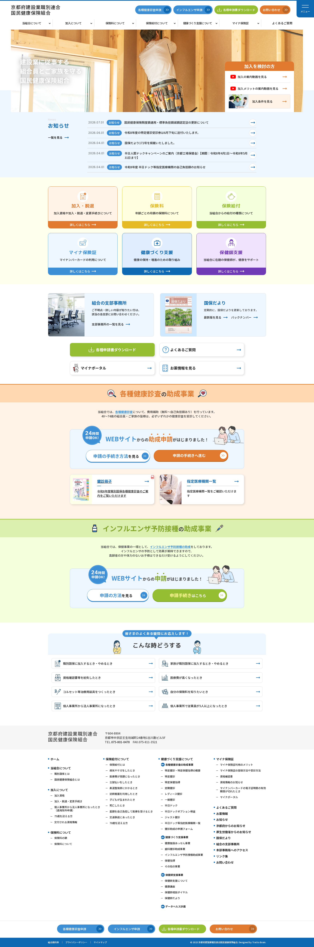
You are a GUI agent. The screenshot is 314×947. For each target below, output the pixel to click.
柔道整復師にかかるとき (124, 788)
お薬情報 (222, 813)
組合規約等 (53, 942)
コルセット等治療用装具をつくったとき (89, 692)
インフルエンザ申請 (189, 10)
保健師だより (172, 898)
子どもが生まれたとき (122, 799)
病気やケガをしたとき (122, 770)
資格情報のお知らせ (231, 782)
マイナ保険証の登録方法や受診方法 (240, 770)
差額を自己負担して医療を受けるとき (131, 811)
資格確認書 (226, 776)
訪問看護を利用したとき (124, 794)
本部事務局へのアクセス (232, 850)
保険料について (115, 23)
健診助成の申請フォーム (179, 829)
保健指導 (170, 860)
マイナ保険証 (240, 23)
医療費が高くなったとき (186, 677)
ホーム (55, 759)
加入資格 (59, 795)
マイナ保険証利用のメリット (236, 764)
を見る (116, 456)
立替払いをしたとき (121, 782)
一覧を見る (55, 137)
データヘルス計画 (175, 906)
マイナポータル (93, 368)
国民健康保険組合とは (67, 779)
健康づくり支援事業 (176, 837)
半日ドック (171, 805)
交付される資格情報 (65, 822)
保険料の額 (60, 838)
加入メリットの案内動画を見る (258, 88)
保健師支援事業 (174, 875)
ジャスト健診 (172, 817)
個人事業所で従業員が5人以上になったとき (198, 706)
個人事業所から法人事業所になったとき (89, 706)
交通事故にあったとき (122, 817)
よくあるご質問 (282, 23)
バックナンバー (241, 317)
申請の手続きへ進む (189, 455)
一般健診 (170, 799)
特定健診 (170, 776)
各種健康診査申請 (149, 10)
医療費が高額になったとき (125, 776)
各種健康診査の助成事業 (179, 764)
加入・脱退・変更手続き (68, 801)
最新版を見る (212, 317)
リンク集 (222, 856)
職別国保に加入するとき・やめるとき (87, 663)
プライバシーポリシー (76, 942)
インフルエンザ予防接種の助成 (170, 547)
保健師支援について (176, 880)
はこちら (188, 595)
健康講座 (170, 886)
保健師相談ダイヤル (176, 892)
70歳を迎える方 (119, 823)
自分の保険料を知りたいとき (189, 692)
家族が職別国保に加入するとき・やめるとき (199, 663)
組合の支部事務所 (227, 844)
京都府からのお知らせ (230, 826)
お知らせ (222, 819)
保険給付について (157, 23)
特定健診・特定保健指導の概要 (182, 770)
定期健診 (170, 788)
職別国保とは (62, 773)
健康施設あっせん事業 (177, 843)
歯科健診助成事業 (175, 849)
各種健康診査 (124, 412)
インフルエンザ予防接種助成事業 (184, 855)
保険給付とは (117, 764)
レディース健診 (173, 794)
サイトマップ (100, 942)
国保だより (223, 838)
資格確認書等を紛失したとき (82, 677)
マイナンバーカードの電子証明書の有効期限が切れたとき (243, 789)
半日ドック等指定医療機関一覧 (182, 823)
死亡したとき (117, 805)
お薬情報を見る (183, 368)
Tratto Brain (258, 942)
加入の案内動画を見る (252, 77)
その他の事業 (172, 866)
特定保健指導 (172, 782)
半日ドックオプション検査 (180, 811)
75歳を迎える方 (63, 816)
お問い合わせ (225, 862)
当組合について (31, 23)
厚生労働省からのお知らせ (233, 832)
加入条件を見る (262, 101)
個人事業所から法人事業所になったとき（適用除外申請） (77, 808)
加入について (73, 23)
